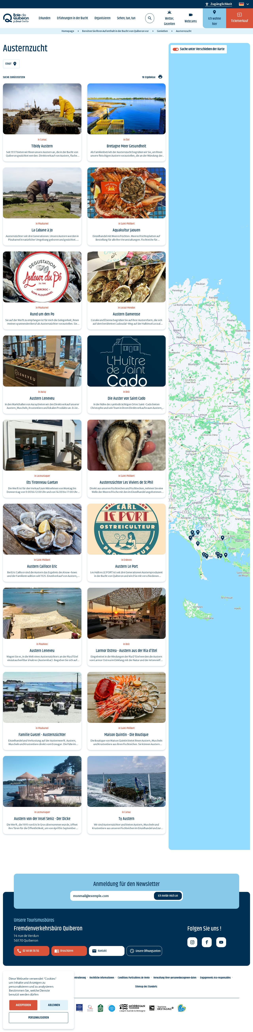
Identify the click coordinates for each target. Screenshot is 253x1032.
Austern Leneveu (42, 398)
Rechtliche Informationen (102, 978)
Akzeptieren (23, 1005)
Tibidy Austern (42, 146)
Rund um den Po (42, 314)
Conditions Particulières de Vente (134, 978)
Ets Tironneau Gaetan (42, 482)
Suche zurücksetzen (14, 77)
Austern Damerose (126, 314)
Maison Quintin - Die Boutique (126, 735)
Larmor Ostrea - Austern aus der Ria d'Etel (126, 651)
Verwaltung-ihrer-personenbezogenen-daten (174, 978)
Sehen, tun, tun (126, 18)
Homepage (68, 31)
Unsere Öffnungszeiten (148, 951)
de (241, 4)
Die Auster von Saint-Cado (126, 398)
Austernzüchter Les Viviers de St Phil (126, 482)
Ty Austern (126, 819)
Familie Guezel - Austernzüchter (42, 735)
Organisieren (102, 18)
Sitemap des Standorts (146, 986)
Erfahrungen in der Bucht (72, 18)
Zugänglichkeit (218, 4)
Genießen (162, 31)
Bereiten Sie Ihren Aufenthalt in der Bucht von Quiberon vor (115, 31)
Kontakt (102, 950)
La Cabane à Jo (42, 230)
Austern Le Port (126, 566)
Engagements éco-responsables (215, 978)
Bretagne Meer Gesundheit (126, 146)
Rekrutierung (79, 978)
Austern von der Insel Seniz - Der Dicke (42, 819)
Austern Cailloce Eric (42, 566)
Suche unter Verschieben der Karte (202, 49)
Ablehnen (54, 1005)
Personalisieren (38, 1017)
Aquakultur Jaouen (126, 230)
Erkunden (44, 18)
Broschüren (66, 950)
